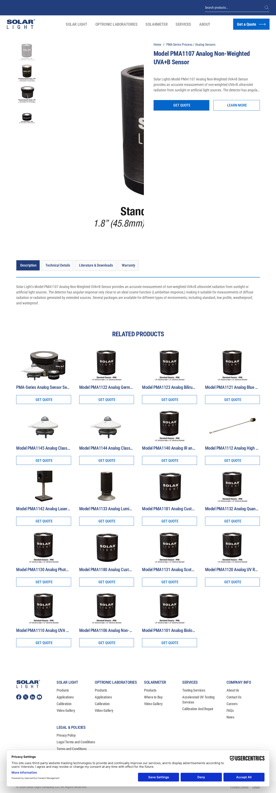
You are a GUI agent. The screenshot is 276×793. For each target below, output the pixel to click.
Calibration (64, 580)
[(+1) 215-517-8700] (267, 7)
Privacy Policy (66, 611)
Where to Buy (153, 573)
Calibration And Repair (197, 585)
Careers (231, 580)
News (230, 593)
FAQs (230, 586)
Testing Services (193, 566)
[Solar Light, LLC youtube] (39, 573)
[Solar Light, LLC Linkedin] (32, 573)
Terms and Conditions (72, 625)
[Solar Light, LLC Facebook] (18, 573)
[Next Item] (135, 80)
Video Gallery (66, 586)
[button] (76, 24)
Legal (256, 663)
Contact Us (233, 573)
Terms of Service (68, 631)
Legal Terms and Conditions (76, 618)
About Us (232, 566)
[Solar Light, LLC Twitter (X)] (25, 573)
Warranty (63, 638)
